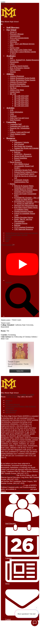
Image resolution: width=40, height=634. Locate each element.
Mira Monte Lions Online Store (21, 50)
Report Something (20, 158)
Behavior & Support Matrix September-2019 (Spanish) (24, 187)
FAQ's (12, 136)
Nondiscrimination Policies (23, 211)
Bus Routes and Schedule (23, 146)
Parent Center (14, 48)
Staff (11, 58)
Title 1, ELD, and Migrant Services (22, 44)
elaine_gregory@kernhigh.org (11, 485)
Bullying (17, 152)
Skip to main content (8, 4)
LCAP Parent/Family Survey (24, 174)
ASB (11, 110)
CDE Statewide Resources (23, 229)
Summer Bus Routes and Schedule (26, 148)
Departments (14, 62)
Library (12, 64)
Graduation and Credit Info (19, 126)
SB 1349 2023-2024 (21, 104)
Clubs (12, 114)
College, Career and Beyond (20, 132)
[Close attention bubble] (36, 608)
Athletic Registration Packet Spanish (22, 80)
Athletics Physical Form (18, 82)
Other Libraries (15, 70)
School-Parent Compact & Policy (26, 172)
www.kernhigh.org (23, 489)
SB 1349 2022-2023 (21, 102)
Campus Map (14, 40)
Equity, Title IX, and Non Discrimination (23, 220)
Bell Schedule (19, 144)
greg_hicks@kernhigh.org (28, 479)
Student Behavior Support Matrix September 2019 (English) (26, 191)
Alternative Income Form (23, 170)
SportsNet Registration (18, 84)
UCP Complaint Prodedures (24, 227)
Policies (12, 184)
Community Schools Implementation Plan (21, 181)
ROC (12, 130)
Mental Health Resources (23, 156)
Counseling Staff (16, 124)
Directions (13, 42)
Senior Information (16, 112)
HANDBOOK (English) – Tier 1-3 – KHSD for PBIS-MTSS (26, 199)
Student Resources (16, 150)
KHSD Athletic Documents (19, 86)
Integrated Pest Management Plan (26, 205)
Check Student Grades (18, 134)
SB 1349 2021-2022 (21, 100)
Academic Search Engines (19, 66)
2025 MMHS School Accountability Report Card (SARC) (24, 166)
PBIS (12, 46)
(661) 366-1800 (12, 397)
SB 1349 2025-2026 (21, 106)
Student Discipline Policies (23, 217)
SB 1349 (13, 94)
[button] (11, 30)
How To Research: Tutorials (20, 68)
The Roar (13, 88)
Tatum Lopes (5, 320)
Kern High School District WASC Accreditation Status (26, 208)
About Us (13, 32)
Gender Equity (15, 92)
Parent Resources (16, 162)
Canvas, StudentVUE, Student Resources (24, 60)
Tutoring (13, 72)
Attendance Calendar (21, 142)
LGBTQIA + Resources (22, 154)
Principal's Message (17, 34)
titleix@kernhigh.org (8, 475)
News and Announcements (19, 38)
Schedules (13, 140)
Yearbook (13, 116)
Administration (15, 36)
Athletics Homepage (17, 76)
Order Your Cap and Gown (19, 118)
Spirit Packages (15, 120)
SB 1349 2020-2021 (21, 98)
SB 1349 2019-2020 (21, 96)
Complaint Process (20, 223)
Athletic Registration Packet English (22, 78)
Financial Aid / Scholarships (19, 128)
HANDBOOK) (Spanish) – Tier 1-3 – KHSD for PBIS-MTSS (26, 202)
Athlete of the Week (17, 90)
